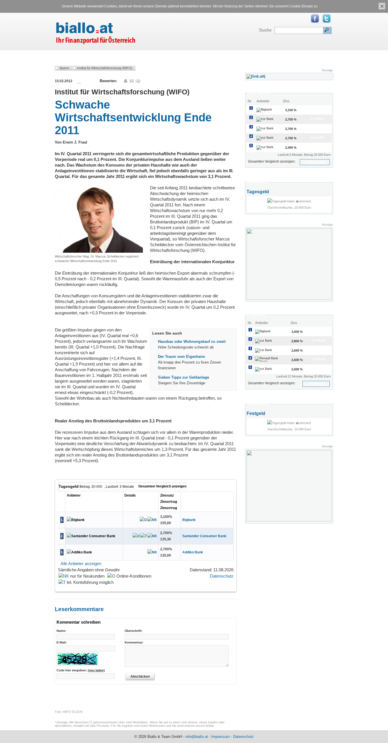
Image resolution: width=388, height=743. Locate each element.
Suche (265, 30)
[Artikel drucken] (125, 81)
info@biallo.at (196, 736)
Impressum (220, 736)
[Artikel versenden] (131, 81)
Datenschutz (221, 576)
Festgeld (317, 384)
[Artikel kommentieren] (137, 81)
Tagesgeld (316, 162)
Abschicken (140, 676)
